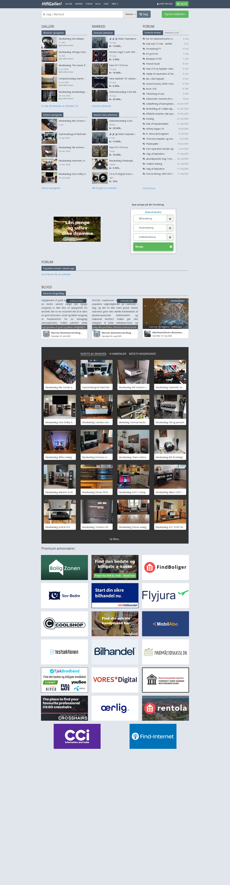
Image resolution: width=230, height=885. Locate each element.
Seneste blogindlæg (53, 293)
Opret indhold (174, 14)
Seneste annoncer (103, 32)
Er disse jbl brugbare (157, 133)
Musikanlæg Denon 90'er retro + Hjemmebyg (106, 492)
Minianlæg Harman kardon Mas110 (137, 422)
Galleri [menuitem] (68, 4)
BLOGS (46, 287)
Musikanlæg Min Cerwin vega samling (65, 387)
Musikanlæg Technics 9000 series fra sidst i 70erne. (110, 527)
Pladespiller (152, 143)
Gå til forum (149, 188)
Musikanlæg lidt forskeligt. (169, 457)
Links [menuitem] (106, 4)
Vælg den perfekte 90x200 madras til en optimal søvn (121, 327)
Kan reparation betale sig (159, 148)
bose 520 (151, 88)
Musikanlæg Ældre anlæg (58, 457)
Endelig (150, 118)
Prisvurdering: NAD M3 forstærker (160, 173)
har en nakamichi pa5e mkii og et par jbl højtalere (160, 38)
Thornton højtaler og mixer (160, 138)
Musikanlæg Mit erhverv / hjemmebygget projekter (146, 387)
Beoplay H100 (154, 58)
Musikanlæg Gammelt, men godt (173, 387)
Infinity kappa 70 (155, 128)
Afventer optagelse (53, 32)
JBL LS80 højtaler (155, 78)
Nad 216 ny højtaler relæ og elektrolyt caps (160, 68)
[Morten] (46, 334)
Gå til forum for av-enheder (56, 274)
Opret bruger (165, 4)
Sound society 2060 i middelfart (160, 83)
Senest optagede (52, 114)
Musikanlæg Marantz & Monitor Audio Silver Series (72, 492)
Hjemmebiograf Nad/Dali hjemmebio (102, 387)
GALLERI (47, 26)
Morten (55, 332)
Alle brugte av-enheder (104, 187)
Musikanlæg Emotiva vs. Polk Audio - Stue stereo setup (111, 457)
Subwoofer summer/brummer (160, 98)
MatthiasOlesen (161, 332)
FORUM (148, 26)
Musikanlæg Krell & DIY (57, 527)
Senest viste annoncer (106, 114)
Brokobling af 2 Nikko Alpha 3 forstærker (160, 108)
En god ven (152, 53)
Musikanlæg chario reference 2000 (137, 457)
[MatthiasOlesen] (147, 333)
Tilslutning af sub (155, 93)
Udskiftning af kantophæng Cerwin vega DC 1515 (160, 103)
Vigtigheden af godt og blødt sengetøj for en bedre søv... (72, 327)
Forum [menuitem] (89, 4)
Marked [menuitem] (79, 4)
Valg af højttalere (155, 153)
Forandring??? (153, 48)
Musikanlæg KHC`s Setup (132, 492)
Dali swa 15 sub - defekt (159, 43)
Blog (98, 4)
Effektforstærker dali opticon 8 (160, 113)
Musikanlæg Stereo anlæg (132, 527)
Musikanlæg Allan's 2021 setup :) (173, 492)
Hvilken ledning (154, 163)
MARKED (98, 26)
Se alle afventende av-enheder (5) (59, 105)
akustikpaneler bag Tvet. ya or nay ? (160, 158)
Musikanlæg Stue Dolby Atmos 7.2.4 (64, 422)
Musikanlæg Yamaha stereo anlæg (100, 422)
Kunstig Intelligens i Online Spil (165, 326)
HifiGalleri (51, 3)
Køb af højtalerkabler (157, 123)
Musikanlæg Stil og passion (170, 422)
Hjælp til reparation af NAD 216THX (160, 73)
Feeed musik (153, 63)
